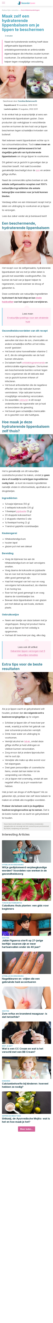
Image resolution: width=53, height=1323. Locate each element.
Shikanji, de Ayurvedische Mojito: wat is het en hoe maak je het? (26, 1120)
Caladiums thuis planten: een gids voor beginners (25, 907)
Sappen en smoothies (11, 1116)
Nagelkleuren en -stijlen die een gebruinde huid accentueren (21, 980)
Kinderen (6, 1081)
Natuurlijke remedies (10, 10)
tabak (27, 741)
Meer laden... (26, 1129)
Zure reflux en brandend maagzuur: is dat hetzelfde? (24, 1015)
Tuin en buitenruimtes (12, 903)
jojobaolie (21, 511)
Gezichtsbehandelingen (30, 10)
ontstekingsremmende (33, 362)
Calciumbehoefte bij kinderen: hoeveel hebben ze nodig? (25, 1085)
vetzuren (23, 400)
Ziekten (5, 938)
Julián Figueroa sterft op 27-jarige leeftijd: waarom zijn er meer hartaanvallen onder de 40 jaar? (22, 943)
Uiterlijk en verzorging (13, 865)
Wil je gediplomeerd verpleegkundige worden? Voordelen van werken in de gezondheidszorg (24, 870)
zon (38, 170)
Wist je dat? (7, 1046)
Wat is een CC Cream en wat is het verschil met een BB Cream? (22, 1050)
